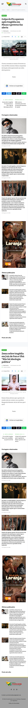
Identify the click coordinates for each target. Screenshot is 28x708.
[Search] (25, 4)
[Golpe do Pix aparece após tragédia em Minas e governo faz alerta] (14, 48)
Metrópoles (6, 31)
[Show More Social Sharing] (25, 36)
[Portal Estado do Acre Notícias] (14, 4)
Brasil (4, 15)
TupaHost (15, 700)
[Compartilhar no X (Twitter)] (15, 36)
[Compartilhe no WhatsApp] (18, 36)
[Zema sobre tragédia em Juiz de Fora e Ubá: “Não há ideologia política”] (14, 382)
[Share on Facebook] (12, 36)
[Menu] (3, 4)
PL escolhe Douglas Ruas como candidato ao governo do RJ (7, 438)
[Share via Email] (21, 36)
